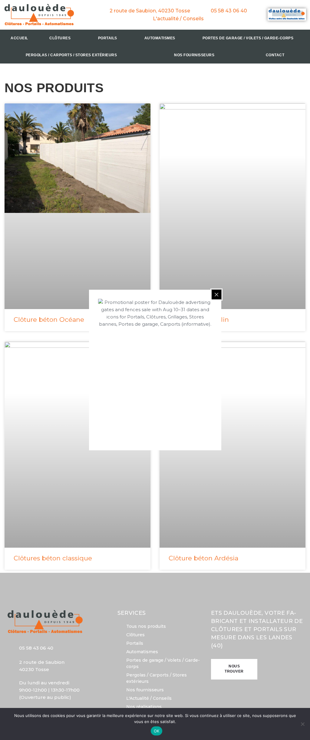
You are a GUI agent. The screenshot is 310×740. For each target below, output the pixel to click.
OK (157, 731)
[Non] (302, 724)
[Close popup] (216, 294)
